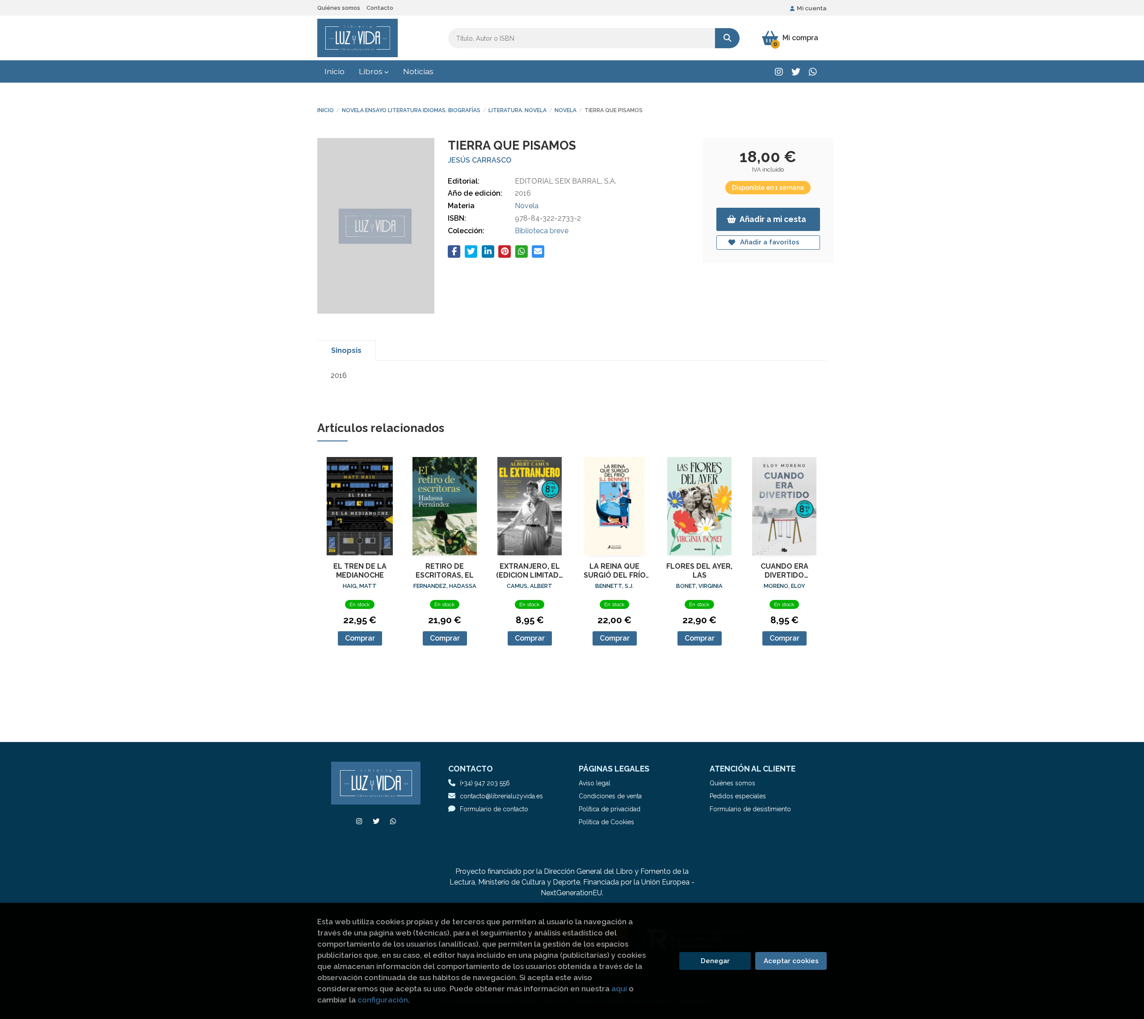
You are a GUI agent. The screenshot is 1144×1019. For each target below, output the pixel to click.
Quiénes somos (338, 7)
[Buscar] (727, 38)
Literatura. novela (517, 110)
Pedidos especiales (738, 796)
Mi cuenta (812, 8)
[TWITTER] (795, 71)
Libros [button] (371, 71)
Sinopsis (346, 350)
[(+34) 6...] (812, 71)
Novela (565, 110)
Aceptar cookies (791, 961)
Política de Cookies (606, 822)
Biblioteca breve (541, 230)
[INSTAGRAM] (778, 71)
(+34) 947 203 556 (485, 783)
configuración (383, 999)
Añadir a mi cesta (773, 219)
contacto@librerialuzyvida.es (501, 796)
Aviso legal (594, 783)
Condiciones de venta (610, 796)
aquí (619, 988)
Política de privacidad (609, 809)
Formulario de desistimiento (750, 809)
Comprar (360, 638)
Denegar (715, 961)
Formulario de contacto (494, 809)
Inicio (325, 110)
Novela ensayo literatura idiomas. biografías (411, 110)
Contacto (379, 7)
